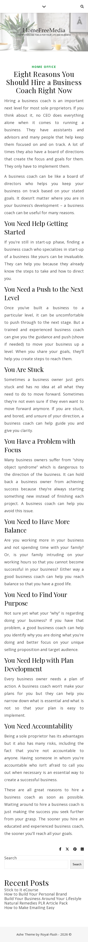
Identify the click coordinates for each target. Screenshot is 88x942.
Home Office (44, 67)
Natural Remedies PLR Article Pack (36, 903)
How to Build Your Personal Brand (35, 894)
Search (10, 857)
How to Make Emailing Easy (29, 907)
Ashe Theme (25, 934)
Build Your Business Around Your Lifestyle (42, 898)
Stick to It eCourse (21, 889)
